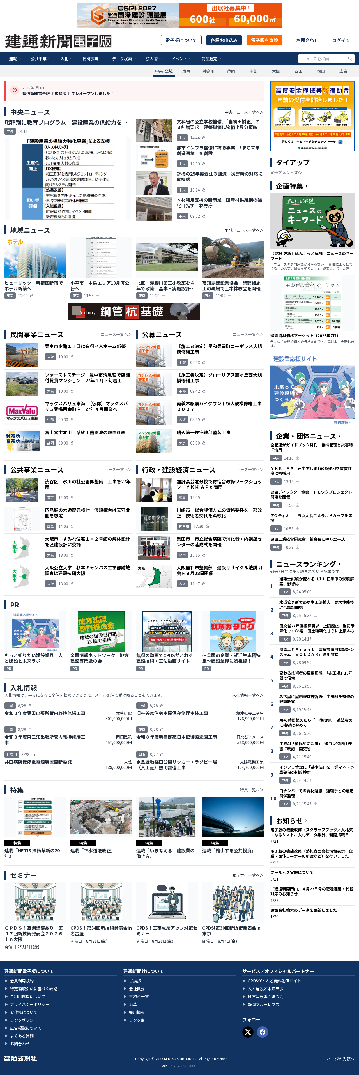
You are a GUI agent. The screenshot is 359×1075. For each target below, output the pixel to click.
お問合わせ (307, 40)
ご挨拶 (132, 981)
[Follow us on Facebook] (262, 1032)
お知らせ (289, 820)
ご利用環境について (24, 996)
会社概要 (134, 988)
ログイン (341, 40)
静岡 (231, 71)
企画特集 (289, 185)
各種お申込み (224, 40)
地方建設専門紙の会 (262, 996)
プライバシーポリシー (26, 1004)
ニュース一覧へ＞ (116, 334)
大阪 (276, 71)
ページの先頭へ (341, 1059)
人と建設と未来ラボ (262, 988)
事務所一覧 (136, 996)
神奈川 (209, 71)
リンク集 (134, 1020)
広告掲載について (23, 1028)
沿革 (130, 1004)
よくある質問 (19, 1036)
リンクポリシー (21, 1020)
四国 (298, 71)
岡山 (321, 71)
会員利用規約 (19, 981)
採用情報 (134, 1012)
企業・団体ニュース (306, 435)
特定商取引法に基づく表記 (30, 988)
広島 (343, 71)
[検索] (350, 58)
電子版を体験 (264, 40)
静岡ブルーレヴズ (260, 1004)
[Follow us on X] (248, 1032)
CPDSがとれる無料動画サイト (271, 981)
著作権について (21, 1012)
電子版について (181, 40)
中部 (253, 71)
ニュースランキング (306, 564)
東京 (186, 71)
